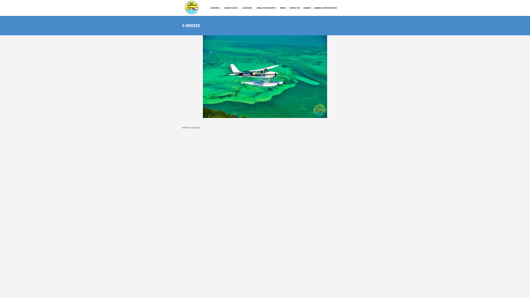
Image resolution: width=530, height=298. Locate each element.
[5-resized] (265, 76)
